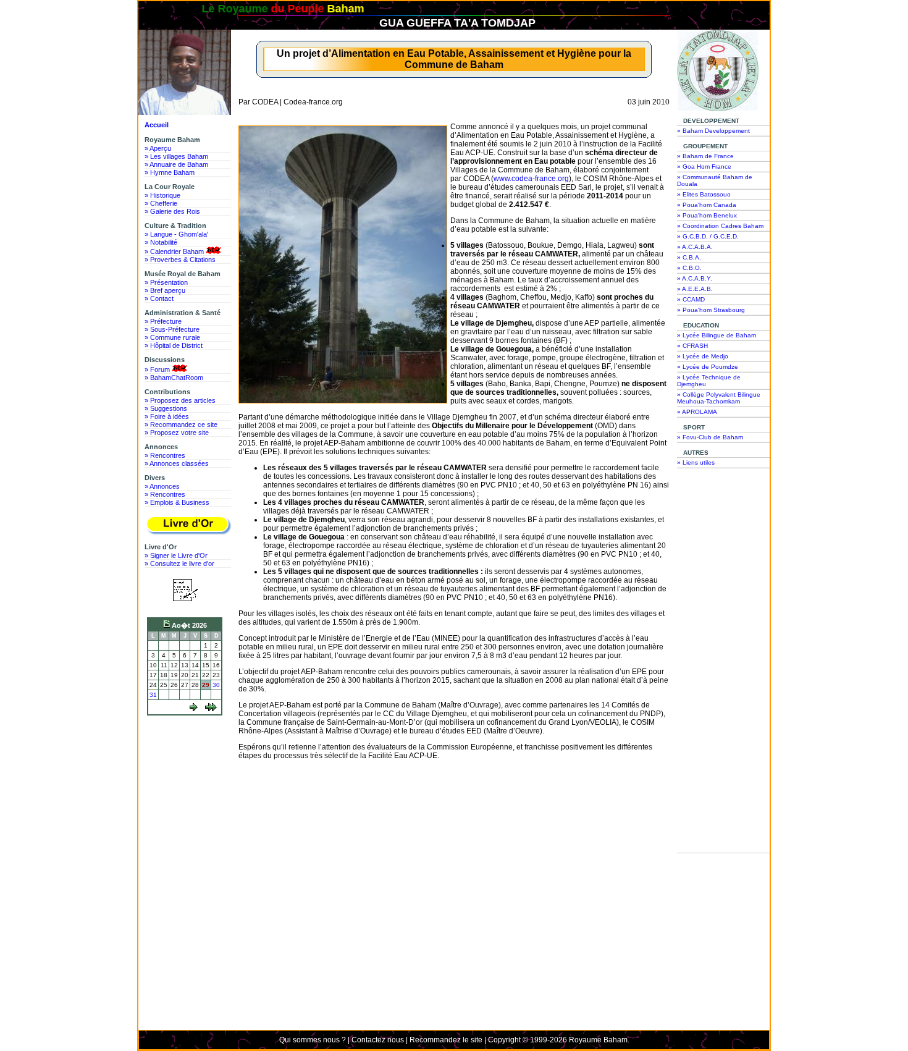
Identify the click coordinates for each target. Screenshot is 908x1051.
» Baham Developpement (713, 130)
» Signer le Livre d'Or (176, 555)
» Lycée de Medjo (702, 356)
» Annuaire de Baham (176, 164)
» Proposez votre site (177, 432)
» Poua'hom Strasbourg (711, 309)
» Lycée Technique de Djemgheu (709, 380)
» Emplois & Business (177, 502)
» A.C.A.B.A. (695, 246)
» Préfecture (163, 321)
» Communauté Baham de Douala (714, 180)
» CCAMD (691, 299)
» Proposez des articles (180, 400)
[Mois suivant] (211, 709)
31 (153, 694)
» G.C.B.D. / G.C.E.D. (708, 236)
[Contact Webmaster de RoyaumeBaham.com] (185, 602)
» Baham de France (705, 156)
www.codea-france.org (531, 178)
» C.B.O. (689, 267)
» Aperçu (158, 148)
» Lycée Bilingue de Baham (716, 335)
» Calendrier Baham (174, 251)
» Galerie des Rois (172, 211)
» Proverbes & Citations (180, 259)
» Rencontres (165, 455)
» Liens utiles (696, 462)
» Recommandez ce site (181, 424)
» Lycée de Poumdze (707, 366)
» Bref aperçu (165, 290)
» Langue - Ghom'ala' (176, 234)
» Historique (162, 195)
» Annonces (162, 486)
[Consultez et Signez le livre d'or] (188, 525)
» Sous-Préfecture (172, 329)
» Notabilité (161, 242)
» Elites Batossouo (704, 194)
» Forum (157, 369)
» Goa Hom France (704, 166)
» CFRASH (692, 345)
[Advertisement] (187, 765)
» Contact (159, 298)
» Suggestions (166, 408)
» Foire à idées (167, 416)
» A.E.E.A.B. (695, 288)
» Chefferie (161, 203)
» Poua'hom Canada (706, 204)
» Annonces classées (177, 463)
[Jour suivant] (194, 709)
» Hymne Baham (170, 172)
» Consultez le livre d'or (179, 563)
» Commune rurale (172, 337)
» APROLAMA (697, 411)
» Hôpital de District (174, 345)
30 (216, 685)
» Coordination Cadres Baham (720, 225)
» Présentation (166, 282)
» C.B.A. (689, 257)
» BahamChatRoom (174, 377)
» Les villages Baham (176, 156)
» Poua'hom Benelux (707, 215)
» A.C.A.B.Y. (694, 278)
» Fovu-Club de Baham (710, 437)
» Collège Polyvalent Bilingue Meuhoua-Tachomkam (718, 398)
